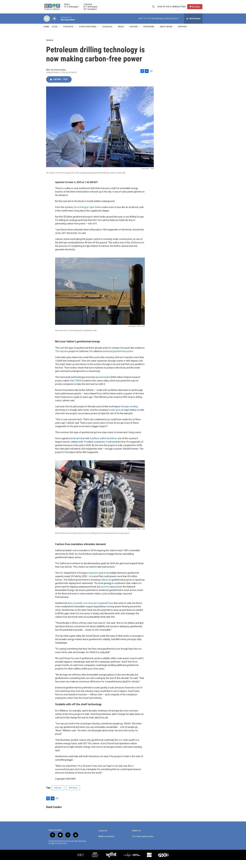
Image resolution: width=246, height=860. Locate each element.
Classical (107, 27)
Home (46, 27)
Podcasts (68, 27)
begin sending (131, 406)
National (49, 40)
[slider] (58, 18)
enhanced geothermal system (117, 351)
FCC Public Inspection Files (142, 836)
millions (105, 579)
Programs (148, 27)
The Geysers (61, 351)
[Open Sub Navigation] (60, 27)
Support (182, 27)
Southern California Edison (103, 438)
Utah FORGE (75, 380)
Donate (196, 6)
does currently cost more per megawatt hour (90, 603)
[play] (47, 18)
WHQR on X (136, 831)
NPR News (73, 788)
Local (55, 27)
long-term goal (95, 572)
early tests (115, 410)
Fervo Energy (80, 207)
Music (121, 27)
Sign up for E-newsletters (171, 7)
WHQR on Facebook (106, 836)
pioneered (101, 377)
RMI (113, 617)
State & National (88, 27)
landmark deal (77, 438)
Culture (134, 27)
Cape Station (95, 207)
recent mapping (109, 586)
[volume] (54, 19)
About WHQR (166, 27)
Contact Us (102, 831)
